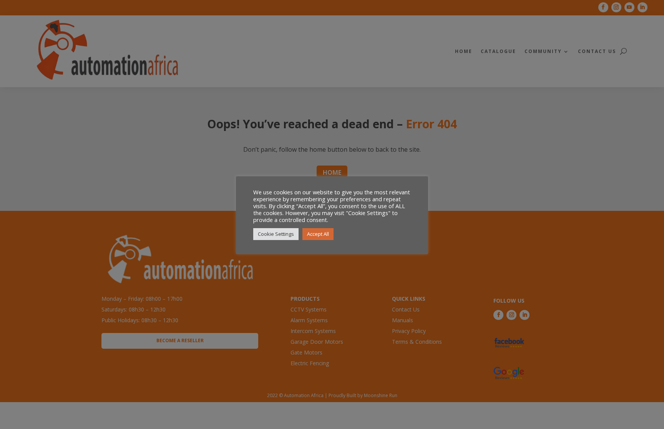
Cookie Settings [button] (276, 233)
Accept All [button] (318, 233)
